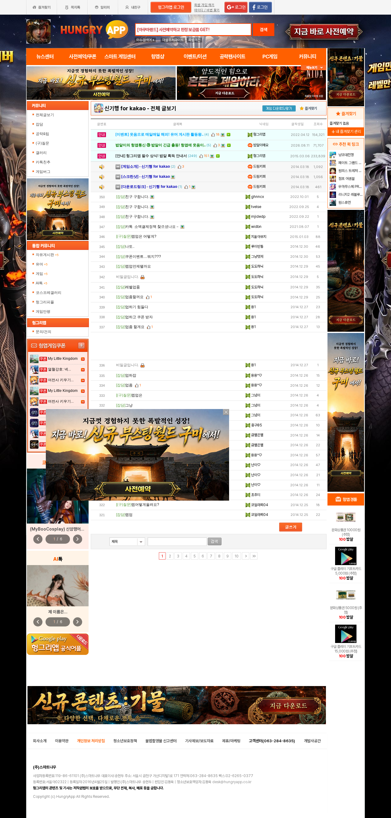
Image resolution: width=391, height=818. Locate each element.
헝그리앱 (258, 134)
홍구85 (256, 425)
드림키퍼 (258, 166)
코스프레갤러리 (48, 292)
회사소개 (39, 741)
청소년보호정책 (125, 741)
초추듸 (255, 495)
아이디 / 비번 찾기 (207, 10)
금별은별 (256, 435)
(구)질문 (42, 143)
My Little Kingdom (63, 358)
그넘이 (255, 395)
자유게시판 (47, 255)
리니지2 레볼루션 (350, 194)
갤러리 (41, 153)
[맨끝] (254, 556)
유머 (42, 264)
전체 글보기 (163, 108)
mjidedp (257, 216)
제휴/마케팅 (231, 741)
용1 (253, 307)
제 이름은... (58, 611)
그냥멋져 (256, 256)
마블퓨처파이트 (173, 40)
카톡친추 (43, 162)
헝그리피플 (45, 302)
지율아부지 (258, 237)
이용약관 (61, 741)
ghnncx (257, 197)
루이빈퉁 (256, 246)
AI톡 (41, 283)
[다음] (245, 556)
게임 (42, 274)
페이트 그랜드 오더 (351, 163)
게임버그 (43, 172)
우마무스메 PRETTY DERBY (351, 186)
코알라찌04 (259, 505)
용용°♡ (256, 375)
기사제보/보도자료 (199, 741)
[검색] (214, 541)
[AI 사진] (58, 585)
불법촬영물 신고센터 (161, 741)
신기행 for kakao (125, 108)
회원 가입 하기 (204, 5)
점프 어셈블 (346, 179)
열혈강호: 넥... (59, 369)
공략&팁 (42, 134)
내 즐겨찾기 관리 (346, 131)
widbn (255, 227)
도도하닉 (256, 266)
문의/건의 (43, 332)
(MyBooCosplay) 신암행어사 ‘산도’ (62, 529)
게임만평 (43, 311)
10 (237, 556)
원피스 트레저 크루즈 (351, 171)
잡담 (39, 124)
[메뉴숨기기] (313, 67)
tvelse (255, 207)
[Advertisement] (208, 346)
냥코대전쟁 (346, 155)
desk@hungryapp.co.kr (231, 782)
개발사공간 (312, 741)
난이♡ (255, 465)
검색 (263, 29)
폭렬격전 (194, 40)
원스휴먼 (344, 202)
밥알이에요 (260, 145)
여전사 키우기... (61, 380)
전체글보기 (45, 115)
